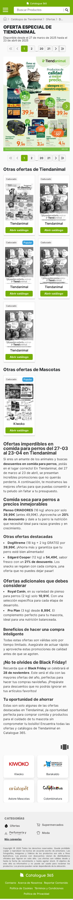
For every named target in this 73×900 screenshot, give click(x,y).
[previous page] (17, 49)
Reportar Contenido (56, 882)
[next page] (56, 49)
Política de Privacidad (36, 893)
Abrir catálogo (19, 230)
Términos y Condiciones (48, 888)
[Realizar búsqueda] (67, 10)
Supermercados (52, 824)
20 (41, 48)
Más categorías (13, 839)
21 (48, 48)
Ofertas (50, 19)
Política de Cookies (21, 888)
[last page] (62, 49)
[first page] (10, 49)
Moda (46, 832)
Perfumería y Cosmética (17, 834)
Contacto (10, 882)
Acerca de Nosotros (30, 882)
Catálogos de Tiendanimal (26, 19)
